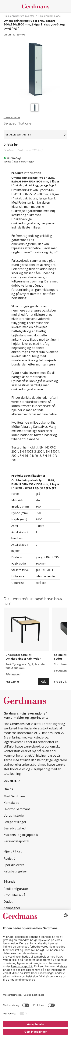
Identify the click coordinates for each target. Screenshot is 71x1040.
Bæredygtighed (15, 828)
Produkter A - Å (14, 895)
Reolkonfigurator (16, 889)
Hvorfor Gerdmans (17, 809)
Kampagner (12, 908)
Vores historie (14, 815)
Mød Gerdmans (14, 796)
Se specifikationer (18, 123)
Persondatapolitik (16, 841)
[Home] (36, 6)
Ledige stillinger (15, 822)
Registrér (10, 858)
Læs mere (12, 117)
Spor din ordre (14, 865)
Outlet (8, 901)
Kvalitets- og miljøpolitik (21, 835)
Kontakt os (11, 803)
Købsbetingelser (15, 871)
